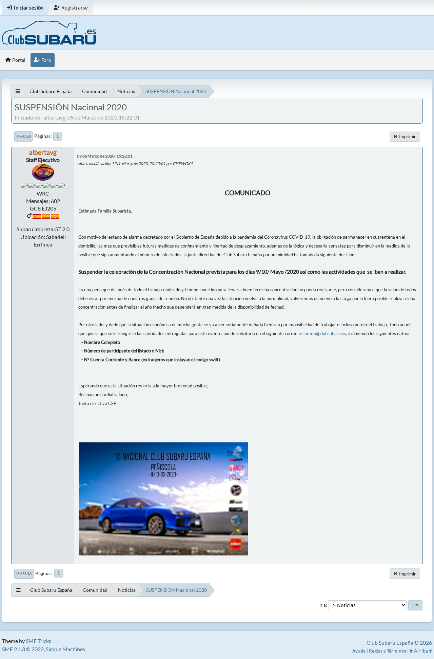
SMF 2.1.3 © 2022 (23, 649)
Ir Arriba (24, 573)
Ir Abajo (23, 136)
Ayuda (359, 651)
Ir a (322, 605)
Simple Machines (65, 649)
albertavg (43, 152)
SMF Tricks (38, 641)
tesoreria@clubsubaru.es (322, 333)
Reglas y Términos (387, 651)
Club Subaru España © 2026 (399, 642)
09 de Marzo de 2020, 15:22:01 (105, 156)
